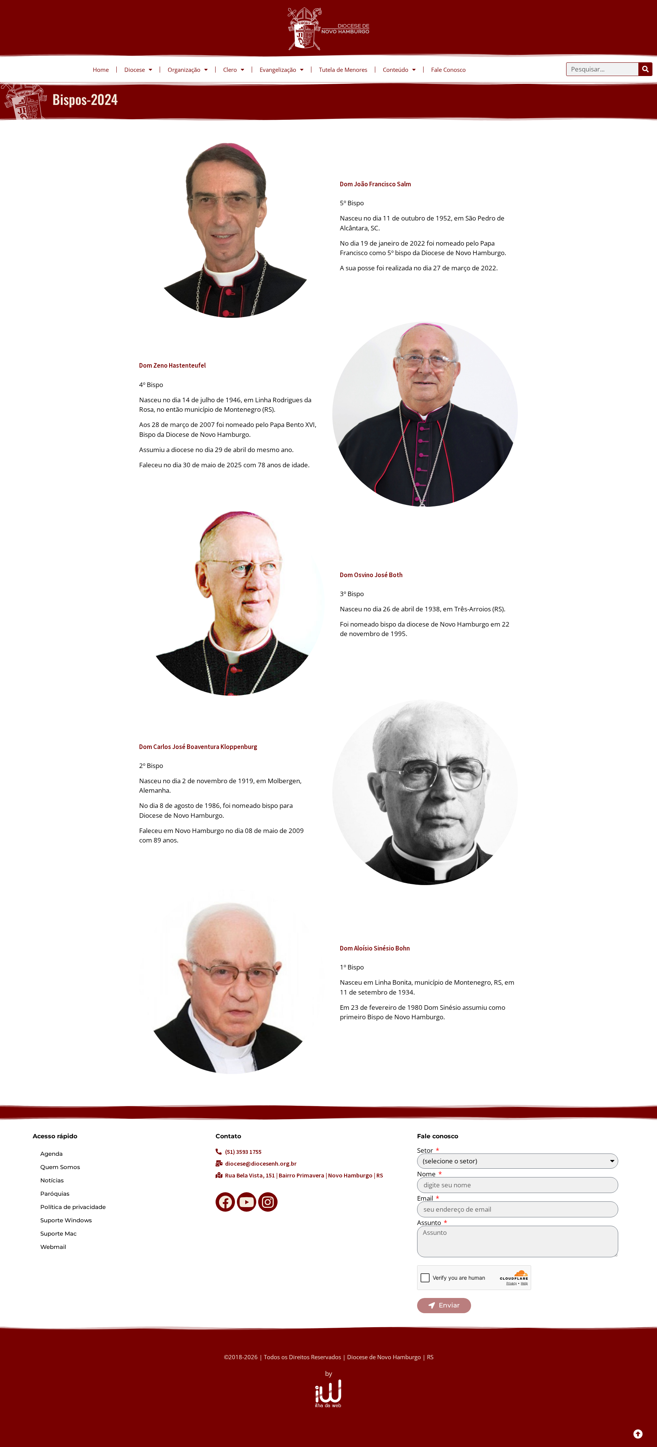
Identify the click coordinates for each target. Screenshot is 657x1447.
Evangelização (278, 69)
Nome (427, 1174)
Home (101, 69)
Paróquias (55, 1193)
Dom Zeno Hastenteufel (172, 365)
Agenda (51, 1153)
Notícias (52, 1180)
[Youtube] (246, 1202)
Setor (426, 1150)
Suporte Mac (58, 1233)
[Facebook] (225, 1202)
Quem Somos (60, 1167)
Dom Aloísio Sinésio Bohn (375, 948)
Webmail (53, 1246)
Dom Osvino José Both (371, 575)
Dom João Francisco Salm (375, 184)
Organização (184, 69)
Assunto (430, 1222)
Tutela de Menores (343, 69)
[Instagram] (268, 1202)
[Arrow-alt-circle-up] (637, 1433)
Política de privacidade (73, 1207)
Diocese (134, 69)
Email (426, 1198)
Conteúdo (395, 69)
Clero (230, 69)
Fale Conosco (448, 69)
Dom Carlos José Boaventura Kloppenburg (198, 747)
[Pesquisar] (645, 69)
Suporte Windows (66, 1220)
